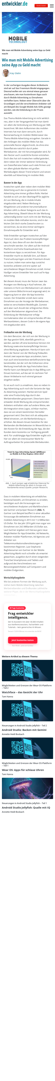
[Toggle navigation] (15, 6)
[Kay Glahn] (6, 73)
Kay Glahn (15, 73)
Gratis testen (41, 6)
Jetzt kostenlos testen (23, 640)
